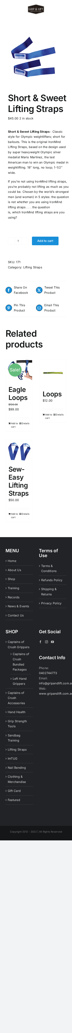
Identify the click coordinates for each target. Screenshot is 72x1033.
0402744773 (48, 673)
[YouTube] (52, 641)
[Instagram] (46, 641)
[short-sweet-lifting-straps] (36, 58)
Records (14, 597)
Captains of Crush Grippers (18, 644)
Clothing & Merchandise (17, 779)
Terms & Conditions (48, 568)
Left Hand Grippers (20, 681)
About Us (14, 570)
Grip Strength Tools (17, 723)
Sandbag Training (14, 737)
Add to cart (45, 241)
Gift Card (14, 791)
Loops (52, 394)
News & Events (18, 606)
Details (25, 423)
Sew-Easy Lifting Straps (18, 481)
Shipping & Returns (48, 591)
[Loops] (53, 373)
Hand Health (16, 712)
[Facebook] (40, 641)
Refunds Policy (51, 580)
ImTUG (12, 758)
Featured (14, 800)
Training (13, 588)
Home (12, 561)
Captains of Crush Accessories (16, 698)
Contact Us (16, 615)
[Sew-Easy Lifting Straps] (19, 450)
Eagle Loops (18, 393)
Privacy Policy (51, 603)
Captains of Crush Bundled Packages (21, 661)
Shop (11, 579)
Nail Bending (17, 767)
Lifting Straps (32, 267)
